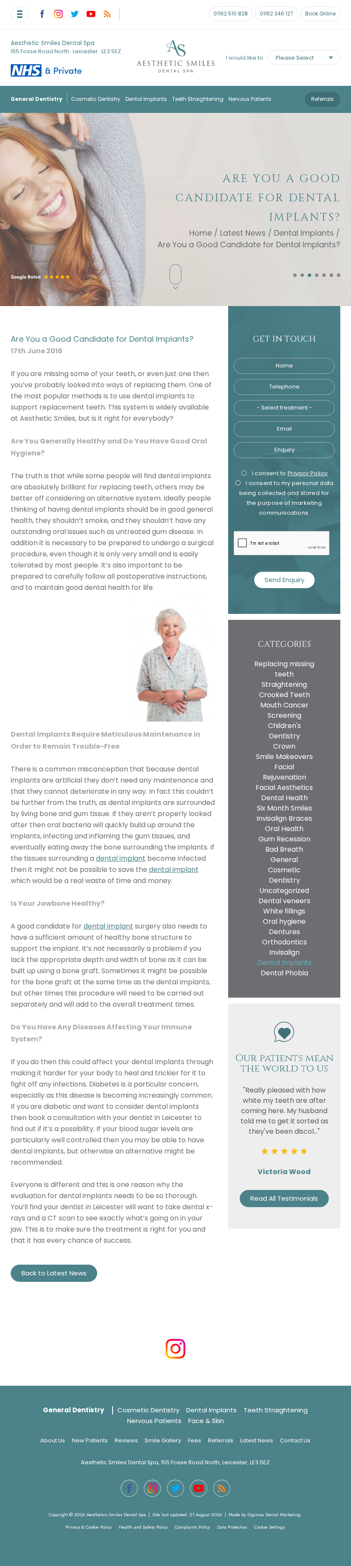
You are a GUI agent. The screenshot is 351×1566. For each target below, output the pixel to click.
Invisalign (284, 952)
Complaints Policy (192, 1527)
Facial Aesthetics (284, 787)
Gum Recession (284, 839)
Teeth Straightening (197, 99)
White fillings (284, 911)
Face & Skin (206, 1420)
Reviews (126, 1440)
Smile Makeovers (284, 757)
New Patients (90, 1440)
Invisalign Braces (284, 818)
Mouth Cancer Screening (284, 710)
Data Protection (232, 1527)
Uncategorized (284, 890)
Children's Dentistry (284, 731)
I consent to (288, 473)
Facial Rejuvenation (284, 772)
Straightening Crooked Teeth (284, 690)
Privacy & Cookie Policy (88, 1527)
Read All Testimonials (284, 1198)
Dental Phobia (284, 973)
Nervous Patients (250, 99)
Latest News (243, 232)
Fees (194, 1440)
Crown (284, 746)
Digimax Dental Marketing (273, 1514)
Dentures (284, 932)
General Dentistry (36, 99)
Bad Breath (284, 849)
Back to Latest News (53, 1273)
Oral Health (284, 829)
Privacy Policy (308, 473)
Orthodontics (284, 942)
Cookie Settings (269, 1527)
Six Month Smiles (284, 808)
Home (200, 232)
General (284, 860)
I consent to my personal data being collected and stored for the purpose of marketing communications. (286, 498)
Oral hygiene (284, 921)
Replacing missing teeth (284, 669)
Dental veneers (284, 901)
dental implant (121, 858)
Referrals (322, 99)
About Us (52, 1440)
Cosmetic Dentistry (95, 99)
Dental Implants (146, 99)
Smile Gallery (163, 1440)
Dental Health (284, 798)
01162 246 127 (276, 13)
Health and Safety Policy (143, 1527)
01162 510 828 (231, 13)
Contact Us (295, 1440)
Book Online (320, 13)
